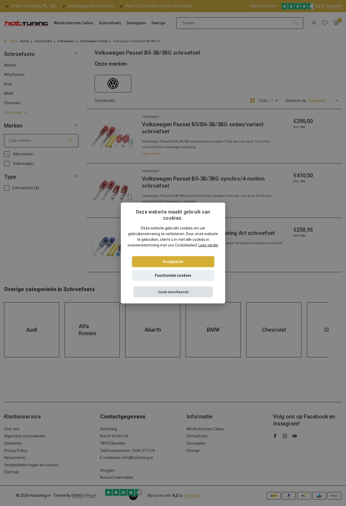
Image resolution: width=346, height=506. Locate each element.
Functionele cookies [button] (173, 275)
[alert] (173, 253)
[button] (173, 291)
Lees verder (208, 245)
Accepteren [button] (173, 261)
